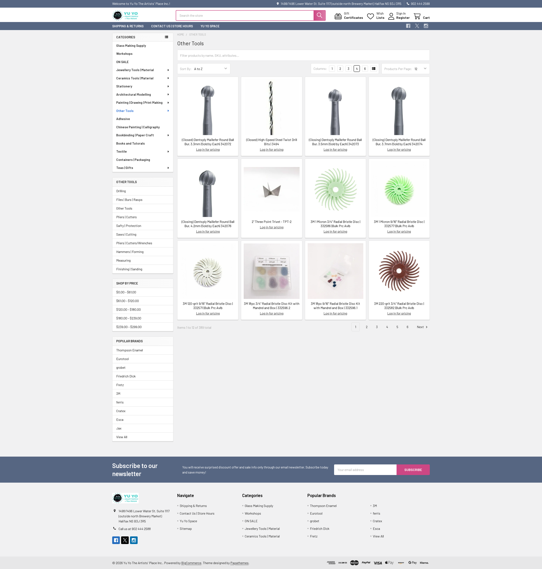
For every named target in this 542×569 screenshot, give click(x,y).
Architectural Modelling (133, 94)
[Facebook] (408, 26)
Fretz (120, 385)
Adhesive (123, 119)
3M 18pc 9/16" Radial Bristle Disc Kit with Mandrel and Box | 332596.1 (335, 305)
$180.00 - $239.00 (128, 318)
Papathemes (239, 563)
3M (118, 393)
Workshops (124, 53)
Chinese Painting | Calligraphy (138, 127)
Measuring (123, 260)
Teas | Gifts (124, 168)
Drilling (121, 191)
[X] (417, 26)
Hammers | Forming (130, 252)
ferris (120, 402)
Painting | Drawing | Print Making (139, 102)
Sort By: (186, 69)
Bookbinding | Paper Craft (135, 135)
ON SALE (122, 62)
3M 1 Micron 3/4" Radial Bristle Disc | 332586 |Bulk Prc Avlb (335, 224)
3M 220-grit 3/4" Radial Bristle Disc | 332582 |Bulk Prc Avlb (399, 305)
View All (121, 437)
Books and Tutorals (130, 143)
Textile (121, 151)
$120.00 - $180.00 (128, 309)
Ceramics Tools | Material (134, 78)
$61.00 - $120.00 (127, 301)
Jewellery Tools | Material (135, 70)
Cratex (121, 411)
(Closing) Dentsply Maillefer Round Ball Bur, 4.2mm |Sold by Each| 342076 (207, 224)
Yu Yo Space (210, 26)
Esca (119, 419)
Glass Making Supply (131, 45)
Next (420, 327)
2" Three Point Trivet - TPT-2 (272, 222)
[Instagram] (426, 26)
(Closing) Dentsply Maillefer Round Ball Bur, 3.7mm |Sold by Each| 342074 (399, 142)
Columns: (320, 68)
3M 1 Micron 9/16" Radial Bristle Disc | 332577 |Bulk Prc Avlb (399, 224)
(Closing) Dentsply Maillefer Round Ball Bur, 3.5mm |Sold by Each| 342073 (335, 142)
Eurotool (122, 359)
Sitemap (186, 528)
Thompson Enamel (129, 350)
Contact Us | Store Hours (172, 26)
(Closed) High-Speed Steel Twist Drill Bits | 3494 (271, 142)
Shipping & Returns (128, 26)
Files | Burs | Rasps (129, 199)
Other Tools (125, 111)
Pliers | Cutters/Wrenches (134, 243)
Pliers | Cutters (126, 217)
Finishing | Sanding (129, 269)
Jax (119, 428)
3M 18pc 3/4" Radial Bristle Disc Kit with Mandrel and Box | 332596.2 (271, 305)
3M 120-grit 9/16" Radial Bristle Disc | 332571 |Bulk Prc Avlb (208, 305)
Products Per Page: (398, 69)
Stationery (124, 86)
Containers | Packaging (133, 160)
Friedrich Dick (126, 376)
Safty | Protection (128, 226)
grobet (121, 367)
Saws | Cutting (126, 234)
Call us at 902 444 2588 (135, 529)
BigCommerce (191, 563)
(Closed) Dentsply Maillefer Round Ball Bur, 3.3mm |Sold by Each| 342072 (208, 142)
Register (403, 17)
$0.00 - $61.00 (126, 292)
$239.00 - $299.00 (129, 327)
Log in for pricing (208, 149)
